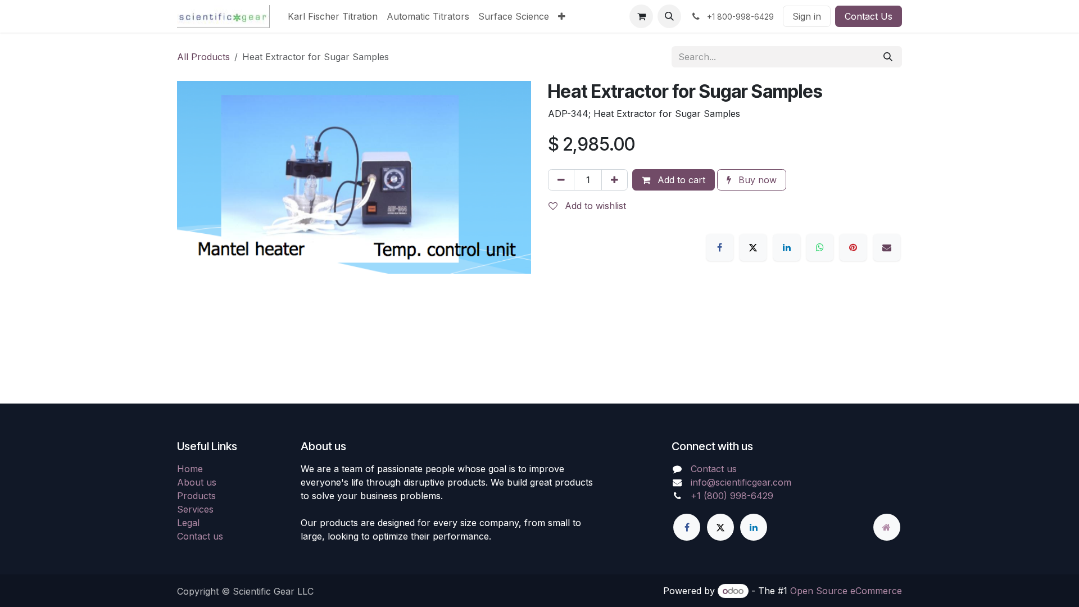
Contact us (200, 536)
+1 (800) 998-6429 (732, 495)
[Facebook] (719, 247)
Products (196, 495)
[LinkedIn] (786, 247)
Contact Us (868, 16)
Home (190, 468)
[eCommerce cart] (641, 16)
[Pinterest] (853, 247)
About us (196, 482)
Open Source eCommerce (846, 590)
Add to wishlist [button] (594, 205)
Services (195, 509)
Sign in (806, 16)
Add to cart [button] (680, 179)
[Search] (888, 56)
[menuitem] (332, 16)
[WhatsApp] (819, 247)
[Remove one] (561, 180)
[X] (753, 247)
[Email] (886, 247)
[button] (669, 16)
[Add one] (614, 180)
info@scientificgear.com (741, 482)
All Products (203, 56)
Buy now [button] (756, 179)
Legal (188, 522)
